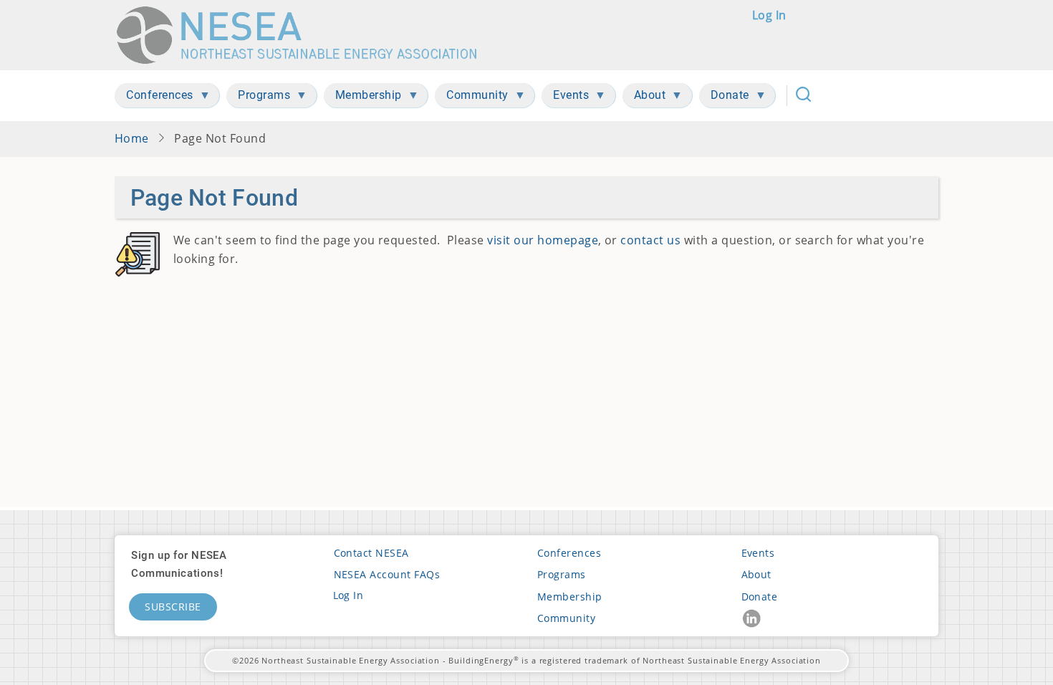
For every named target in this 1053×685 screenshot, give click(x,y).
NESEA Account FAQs (387, 574)
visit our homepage (542, 240)
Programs (561, 574)
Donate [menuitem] (724, 97)
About (756, 574)
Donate (759, 596)
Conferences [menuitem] (154, 97)
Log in (769, 15)
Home (132, 138)
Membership (569, 596)
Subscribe (173, 606)
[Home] (303, 35)
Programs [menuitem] (258, 97)
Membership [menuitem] (363, 97)
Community (566, 618)
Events (758, 553)
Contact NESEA (371, 553)
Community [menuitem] (472, 97)
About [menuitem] (644, 97)
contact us (650, 240)
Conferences (569, 553)
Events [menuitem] (565, 97)
